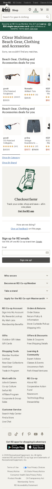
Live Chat (6, 421)
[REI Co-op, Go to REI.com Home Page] (6, 9)
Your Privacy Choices (36, 467)
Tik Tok (16, 434)
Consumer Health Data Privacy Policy (26, 475)
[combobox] (26, 17)
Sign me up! (26, 260)
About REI (32, 382)
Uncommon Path (35, 366)
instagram (10, 434)
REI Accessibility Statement (26, 485)
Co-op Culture (9, 386)
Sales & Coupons (35, 339)
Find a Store (8, 417)
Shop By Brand (9, 162)
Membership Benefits (12, 324)
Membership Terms (26, 481)
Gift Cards (7, 343)
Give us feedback (19, 228)
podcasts (42, 434)
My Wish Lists (8, 320)
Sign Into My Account (12, 312)
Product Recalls (14, 478)
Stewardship (33, 402)
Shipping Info (34, 327)
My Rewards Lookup (12, 316)
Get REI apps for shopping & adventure (26, 441)
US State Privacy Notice (34, 471)
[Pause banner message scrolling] (49, 24)
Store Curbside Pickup (38, 323)
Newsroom (32, 394)
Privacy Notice (13, 471)
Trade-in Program (10, 370)
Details (39, 242)
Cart (41, 9)
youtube (36, 434)
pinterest (29, 434)
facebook (23, 434)
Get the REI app (26, 211)
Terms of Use (13, 467)
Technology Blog (35, 398)
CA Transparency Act (35, 478)
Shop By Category (11, 157)
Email (4, 247)
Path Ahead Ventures (37, 370)
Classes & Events (35, 362)
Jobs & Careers (9, 382)
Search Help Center (11, 413)
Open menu (47, 9)
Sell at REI (7, 390)
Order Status (33, 312)
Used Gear (7, 366)
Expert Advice (34, 358)
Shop (15, 10)
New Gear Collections (12, 362)
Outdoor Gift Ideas (11, 339)
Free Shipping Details (37, 343)
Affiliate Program (10, 394)
